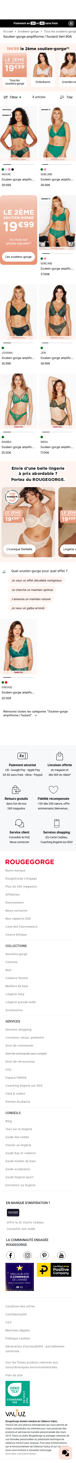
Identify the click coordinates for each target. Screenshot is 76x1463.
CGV (8, 1322)
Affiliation (12, 894)
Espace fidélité (16, 1077)
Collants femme (16, 978)
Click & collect (15, 1093)
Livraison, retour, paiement (24, 1037)
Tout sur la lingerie (18, 1129)
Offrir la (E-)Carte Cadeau (25, 1222)
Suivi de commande (19, 1045)
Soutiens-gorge (16, 954)
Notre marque (15, 870)
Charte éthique (16, 934)
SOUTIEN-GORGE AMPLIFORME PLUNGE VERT (27, 447)
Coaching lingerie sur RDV (24, 1085)
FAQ (8, 1069)
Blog (8, 1121)
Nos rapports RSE (18, 918)
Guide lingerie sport (19, 1177)
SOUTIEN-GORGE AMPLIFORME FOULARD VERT (27, 179)
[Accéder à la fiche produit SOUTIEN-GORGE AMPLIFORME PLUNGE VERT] (18, 401)
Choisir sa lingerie (18, 1145)
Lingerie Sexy (15, 994)
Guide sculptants (17, 1169)
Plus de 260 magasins (21, 886)
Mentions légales (17, 1330)
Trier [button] (69, 97)
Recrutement (14, 902)
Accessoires (14, 1010)
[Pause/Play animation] (71, 23)
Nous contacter (16, 910)
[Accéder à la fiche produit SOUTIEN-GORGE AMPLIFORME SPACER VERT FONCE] (18, 311)
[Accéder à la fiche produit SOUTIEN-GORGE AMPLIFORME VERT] (18, 646)
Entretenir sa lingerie (20, 1185)
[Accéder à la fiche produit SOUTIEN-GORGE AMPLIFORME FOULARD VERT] (18, 133)
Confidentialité (16, 1314)
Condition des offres (20, 1306)
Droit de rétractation (20, 1061)
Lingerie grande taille (20, 1002)
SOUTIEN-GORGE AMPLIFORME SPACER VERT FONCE (32, 358)
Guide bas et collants (20, 1153)
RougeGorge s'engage (21, 878)
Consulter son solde (21, 1228)
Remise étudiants (17, 1101)
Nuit (8, 970)
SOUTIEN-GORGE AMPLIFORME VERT (22, 692)
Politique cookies (17, 1338)
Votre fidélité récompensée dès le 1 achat (35, 21)
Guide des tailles (17, 1137)
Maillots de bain (16, 986)
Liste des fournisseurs (21, 926)
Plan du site (13, 1375)
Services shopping (18, 1029)
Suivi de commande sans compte (26, 1053)
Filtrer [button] (14, 97)
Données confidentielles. (21, 1453)
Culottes (11, 962)
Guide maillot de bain (20, 1161)
